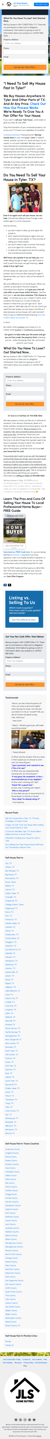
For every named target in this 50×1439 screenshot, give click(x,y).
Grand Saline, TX (12, 938)
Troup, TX (9, 1103)
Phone (6, 48)
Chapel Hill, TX (11, 901)
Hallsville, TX (10, 953)
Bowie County (11, 1157)
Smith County (11, 1288)
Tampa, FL (9, 1345)
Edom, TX (9, 912)
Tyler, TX (9, 1107)
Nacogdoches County (14, 1247)
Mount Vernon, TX (12, 1028)
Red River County (12, 1269)
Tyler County (10, 1299)
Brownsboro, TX (11, 878)
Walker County (11, 1310)
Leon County (10, 1224)
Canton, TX (10, 889)
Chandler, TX (10, 897)
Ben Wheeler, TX (12, 871)
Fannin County (11, 1187)
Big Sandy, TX (11, 874)
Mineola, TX (10, 1024)
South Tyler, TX (11, 1081)
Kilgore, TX (9, 983)
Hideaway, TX (11, 964)
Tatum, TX (9, 1096)
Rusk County (10, 1277)
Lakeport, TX (10, 987)
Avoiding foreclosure (11, 135)
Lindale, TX (10, 1002)
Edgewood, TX (11, 908)
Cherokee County (12, 1172)
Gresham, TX (10, 946)
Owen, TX (9, 1062)
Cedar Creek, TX (12, 893)
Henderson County (13, 1205)
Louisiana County (12, 1228)
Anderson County (12, 1149)
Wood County (10, 1322)
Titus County (10, 1295)
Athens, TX (9, 867)
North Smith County (13, 1254)
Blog (25, 1366)
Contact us (17, 555)
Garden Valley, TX (12, 923)
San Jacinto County (13, 1284)
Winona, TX (10, 1133)
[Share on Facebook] (5, 585)
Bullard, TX (9, 886)
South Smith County (13, 1292)
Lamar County (11, 1220)
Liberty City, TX (11, 998)
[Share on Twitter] (9, 585)
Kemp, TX (9, 979)
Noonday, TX (10, 1047)
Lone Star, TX (11, 1006)
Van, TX (8, 1114)
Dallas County (11, 1175)
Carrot (39, 1436)
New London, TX (12, 1043)
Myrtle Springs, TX (13, 1032)
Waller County (11, 1314)
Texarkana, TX (11, 1099)
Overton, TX (10, 1058)
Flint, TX (8, 916)
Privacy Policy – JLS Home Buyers (35, 1363)
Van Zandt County (12, 1307)
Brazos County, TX (12, 1325)
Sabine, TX (9, 1077)
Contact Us (26, 1359)
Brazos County (11, 1160)
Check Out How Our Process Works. (24, 106)
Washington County (13, 1318)
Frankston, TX (11, 919)
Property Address (11, 39)
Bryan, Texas (10, 882)
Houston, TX (10, 968)
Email (6, 57)
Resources (18, 1363)
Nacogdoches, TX (12, 1036)
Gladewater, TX (11, 934)
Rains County (10, 1265)
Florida (8, 1341)
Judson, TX (9, 976)
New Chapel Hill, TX (13, 1039)
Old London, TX (11, 1054)
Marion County (11, 1235)
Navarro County (11, 1250)
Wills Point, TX (10, 1126)
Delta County (10, 1179)
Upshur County (11, 1303)
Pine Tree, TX (10, 1066)
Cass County (10, 1168)
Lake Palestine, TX (12, 991)
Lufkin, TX (9, 1013)
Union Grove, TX (12, 1111)
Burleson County (12, 1164)
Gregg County (11, 1194)
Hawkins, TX (10, 957)
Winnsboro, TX (11, 1129)
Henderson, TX (11, 961)
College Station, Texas (14, 904)
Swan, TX (9, 1092)
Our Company (8, 1363)
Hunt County (10, 1213)
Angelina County (12, 1153)
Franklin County (11, 1190)
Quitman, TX (10, 1069)
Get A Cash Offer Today (12, 1359)
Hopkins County (11, 1209)
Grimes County (11, 1198)
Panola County (11, 1262)
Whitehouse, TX (11, 1118)
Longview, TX (10, 1009)
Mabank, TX (10, 1017)
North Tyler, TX (11, 1051)
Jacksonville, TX (11, 972)
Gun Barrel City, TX (13, 949)
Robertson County (12, 1273)
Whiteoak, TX (10, 1122)
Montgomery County (13, 1243)
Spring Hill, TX (11, 1084)
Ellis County (10, 1183)
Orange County (11, 1258)
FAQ (45, 1359)
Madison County (12, 1232)
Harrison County (11, 1202)
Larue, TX (9, 994)
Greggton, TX (11, 942)
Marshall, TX (10, 1021)
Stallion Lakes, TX (12, 1088)
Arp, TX (8, 863)
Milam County (11, 1239)
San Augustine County (14, 1280)
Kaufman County (12, 1217)
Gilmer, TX (9, 931)
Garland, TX (10, 927)
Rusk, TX (8, 1073)
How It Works (37, 1359)
